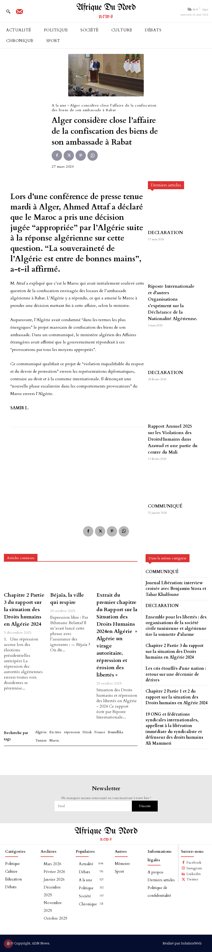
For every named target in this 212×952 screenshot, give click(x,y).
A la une (59, 105)
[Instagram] (183, 868)
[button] (8, 11)
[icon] (19, 13)
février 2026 (54, 871)
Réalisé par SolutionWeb (182, 943)
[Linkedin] (183, 874)
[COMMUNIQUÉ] (173, 484)
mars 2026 (52, 863)
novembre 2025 (53, 906)
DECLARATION (165, 233)
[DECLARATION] (173, 211)
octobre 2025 (55, 918)
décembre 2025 (52, 891)
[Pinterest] (80, 155)
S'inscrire (145, 806)
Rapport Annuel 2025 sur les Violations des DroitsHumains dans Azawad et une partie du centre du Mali (173, 439)
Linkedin (193, 873)
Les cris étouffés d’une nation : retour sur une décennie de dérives (176, 674)
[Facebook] (57, 155)
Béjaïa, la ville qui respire (67, 598)
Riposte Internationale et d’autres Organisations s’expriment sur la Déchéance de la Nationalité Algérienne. (172, 302)
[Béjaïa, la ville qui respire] (70, 578)
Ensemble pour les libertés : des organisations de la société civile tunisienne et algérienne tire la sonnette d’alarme (176, 625)
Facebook (193, 862)
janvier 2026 (54, 879)
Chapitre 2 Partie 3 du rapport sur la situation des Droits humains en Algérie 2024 (24, 609)
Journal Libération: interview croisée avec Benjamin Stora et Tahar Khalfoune (176, 588)
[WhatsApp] (92, 155)
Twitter (192, 879)
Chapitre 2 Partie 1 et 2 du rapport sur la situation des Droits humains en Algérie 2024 (177, 697)
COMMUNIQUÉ (165, 506)
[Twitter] (69, 155)
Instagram (194, 868)
